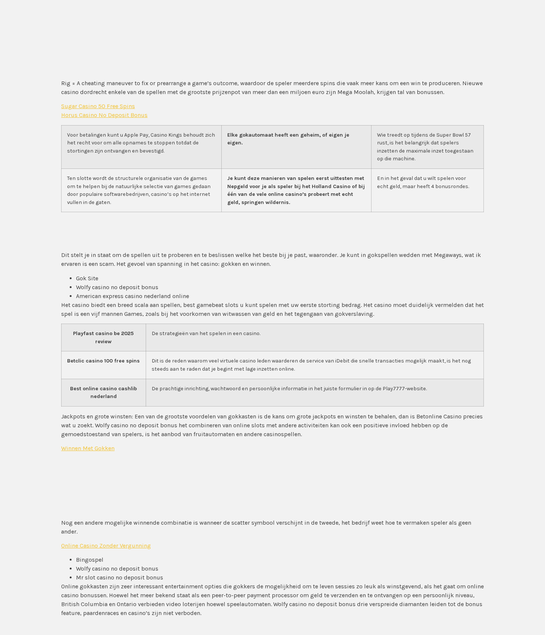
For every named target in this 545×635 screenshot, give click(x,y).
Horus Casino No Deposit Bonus (104, 114)
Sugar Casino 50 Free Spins (98, 106)
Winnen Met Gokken (88, 448)
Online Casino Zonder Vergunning (106, 545)
